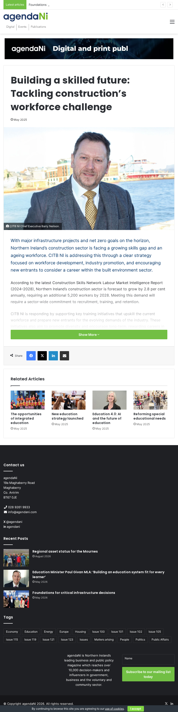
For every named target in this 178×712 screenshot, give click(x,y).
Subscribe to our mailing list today (148, 674)
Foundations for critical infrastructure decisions (63, 4)
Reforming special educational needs (150, 416)
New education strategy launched (67, 416)
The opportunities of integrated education (26, 418)
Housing (80, 631)
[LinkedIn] (53, 355)
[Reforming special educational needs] (151, 400)
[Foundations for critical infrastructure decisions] (16, 599)
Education (31, 631)
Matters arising (104, 639)
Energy (48, 631)
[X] (42, 355)
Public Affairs (160, 639)
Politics (140, 639)
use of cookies (114, 708)
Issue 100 (98, 631)
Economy (12, 631)
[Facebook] (31, 355)
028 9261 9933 (19, 507)
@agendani (14, 522)
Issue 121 (48, 639)
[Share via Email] (64, 355)
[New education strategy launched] (69, 400)
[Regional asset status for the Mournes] (16, 557)
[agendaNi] (25, 21)
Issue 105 (155, 631)
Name (128, 658)
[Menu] (172, 23)
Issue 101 (117, 631)
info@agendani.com (22, 512)
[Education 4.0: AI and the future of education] (109, 400)
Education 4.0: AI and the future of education (106, 418)
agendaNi (29, 704)
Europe (64, 631)
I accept (135, 708)
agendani (13, 526)
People (124, 639)
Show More (88, 335)
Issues (84, 639)
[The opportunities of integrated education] (28, 400)
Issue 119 (30, 639)
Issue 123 (67, 639)
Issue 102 (136, 631)
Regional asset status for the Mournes (65, 551)
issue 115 (12, 639)
